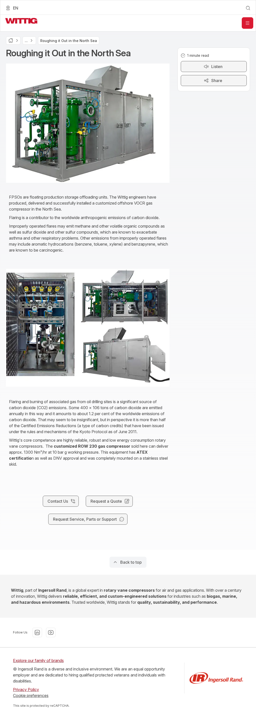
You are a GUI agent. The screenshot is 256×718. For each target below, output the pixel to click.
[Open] (247, 23)
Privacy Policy (26, 689)
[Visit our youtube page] (51, 632)
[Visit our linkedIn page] (37, 632)
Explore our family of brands (38, 660)
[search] (248, 8)
